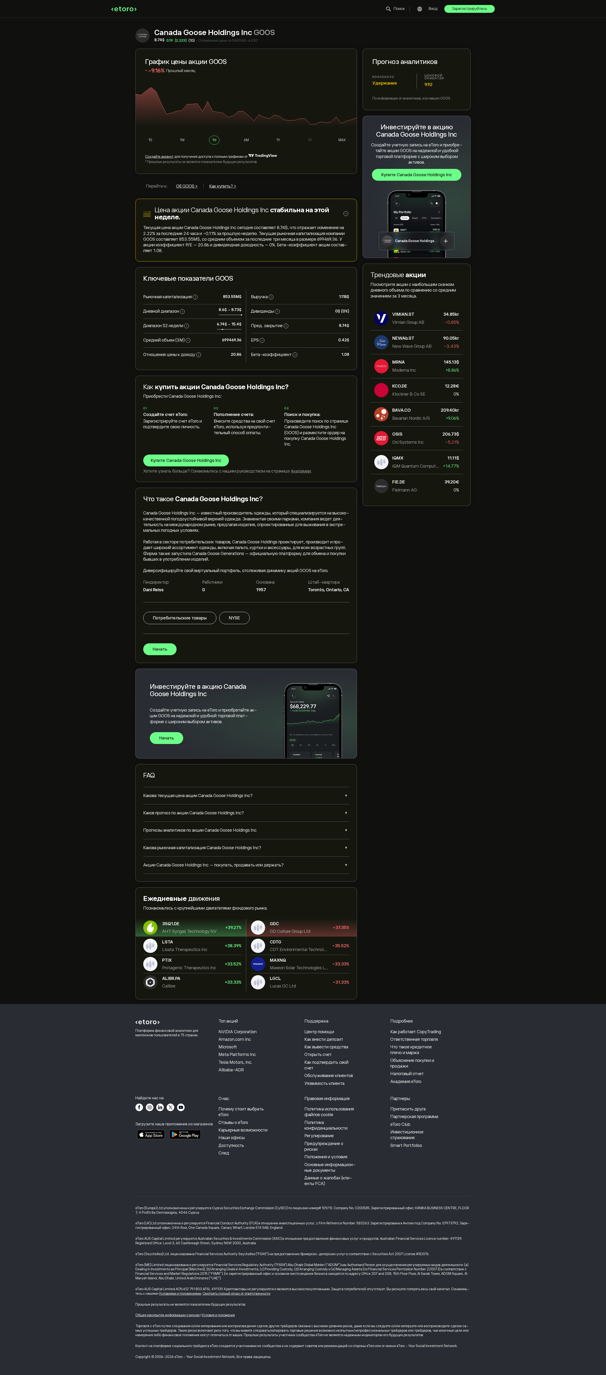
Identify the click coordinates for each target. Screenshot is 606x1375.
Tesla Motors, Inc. (235, 1062)
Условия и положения (218, 1315)
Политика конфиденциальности (326, 1125)
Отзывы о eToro (233, 1122)
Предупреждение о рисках (323, 1146)
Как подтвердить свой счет (326, 1065)
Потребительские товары (180, 618)
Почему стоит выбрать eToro (241, 1112)
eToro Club (400, 1124)
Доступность (231, 1145)
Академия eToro (405, 1081)
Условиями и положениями (180, 1293)
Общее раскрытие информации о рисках (167, 1315)
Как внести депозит (323, 1039)
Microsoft (227, 1047)
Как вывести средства (326, 1047)
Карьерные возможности (242, 1130)
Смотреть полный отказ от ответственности (236, 1293)
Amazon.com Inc (234, 1039)
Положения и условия (325, 1156)
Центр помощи (319, 1031)
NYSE (234, 618)
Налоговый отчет (407, 1073)
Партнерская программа (414, 1116)
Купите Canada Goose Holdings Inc (416, 174)
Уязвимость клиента (324, 1083)
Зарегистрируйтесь (469, 9)
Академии (301, 471)
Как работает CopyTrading (415, 1031)
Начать (160, 649)
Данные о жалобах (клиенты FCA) (328, 1181)
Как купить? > (222, 186)
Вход (433, 9)
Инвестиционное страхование (406, 1135)
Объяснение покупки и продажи (412, 1063)
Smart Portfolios (406, 1145)
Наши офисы (231, 1137)
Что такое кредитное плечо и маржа (411, 1050)
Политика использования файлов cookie (329, 1112)
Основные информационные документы (330, 1167)
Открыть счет (318, 1054)
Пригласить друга (408, 1109)
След (223, 1153)
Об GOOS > (187, 186)
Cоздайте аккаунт (159, 156)
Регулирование (319, 1135)
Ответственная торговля (414, 1039)
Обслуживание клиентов (328, 1075)
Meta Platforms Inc (237, 1054)
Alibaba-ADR (231, 1070)
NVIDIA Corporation (237, 1031)
